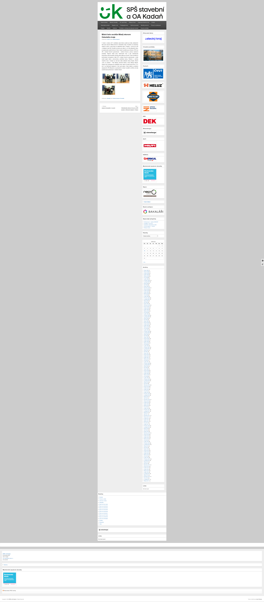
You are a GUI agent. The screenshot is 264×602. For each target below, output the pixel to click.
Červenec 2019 (147, 385)
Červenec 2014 (147, 464)
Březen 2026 (146, 276)
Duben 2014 (146, 469)
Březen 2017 (146, 421)
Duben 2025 (146, 292)
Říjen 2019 (146, 382)
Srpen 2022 (146, 337)
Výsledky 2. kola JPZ (148, 223)
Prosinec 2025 (147, 280)
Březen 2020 (146, 374)
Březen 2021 (146, 358)
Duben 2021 (146, 357)
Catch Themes (259, 599)
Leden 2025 (146, 296)
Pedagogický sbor (124, 25)
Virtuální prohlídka (145, 28)
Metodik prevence (145, 25)
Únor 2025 (146, 295)
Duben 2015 (146, 453)
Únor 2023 (146, 328)
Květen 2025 (146, 290)
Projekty (102, 28)
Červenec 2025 (147, 287)
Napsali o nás (115, 25)
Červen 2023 (146, 322)
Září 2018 (146, 398)
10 (144, 250)
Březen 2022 (146, 342)
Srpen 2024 (146, 303)
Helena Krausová (116, 39)
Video (100, 524)
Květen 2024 (146, 308)
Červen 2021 (146, 354)
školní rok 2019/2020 (103, 518)
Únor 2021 (146, 360)
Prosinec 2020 (147, 363)
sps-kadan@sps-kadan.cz (8, 558)
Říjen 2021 (146, 350)
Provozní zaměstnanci (156, 25)
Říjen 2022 (146, 334)
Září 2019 (146, 383)
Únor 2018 (146, 406)
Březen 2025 (146, 293)
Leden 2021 (146, 361)
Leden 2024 (146, 313)
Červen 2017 (146, 417)
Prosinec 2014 (147, 459)
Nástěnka (6, 564)
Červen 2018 (146, 401)
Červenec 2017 (147, 415)
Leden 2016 (146, 441)
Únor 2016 (146, 440)
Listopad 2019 (147, 380)
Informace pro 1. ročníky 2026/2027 (151, 222)
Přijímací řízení (132, 22)
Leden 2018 (146, 408)
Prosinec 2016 (147, 425)
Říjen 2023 (146, 318)
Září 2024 (146, 302)
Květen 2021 (146, 356)
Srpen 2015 (146, 449)
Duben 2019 (146, 389)
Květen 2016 (146, 435)
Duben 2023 (146, 325)
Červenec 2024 (147, 305)
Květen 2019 (146, 388)
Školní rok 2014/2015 (103, 509)
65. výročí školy (123, 22)
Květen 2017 (146, 418)
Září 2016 (146, 430)
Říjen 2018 (146, 396)
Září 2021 (146, 351)
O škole (153, 22)
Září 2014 (146, 463)
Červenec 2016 (147, 433)
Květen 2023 (146, 324)
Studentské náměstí (105, 25)
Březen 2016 (146, 438)
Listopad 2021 (147, 348)
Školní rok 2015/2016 (103, 511)
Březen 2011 (146, 480)
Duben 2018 (146, 404)
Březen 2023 (146, 327)
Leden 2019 (146, 392)
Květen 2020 (146, 372)
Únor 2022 (146, 344)
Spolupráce (101, 522)
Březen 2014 (146, 470)
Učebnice (115, 28)
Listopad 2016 (147, 427)
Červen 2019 (146, 386)
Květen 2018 (146, 402)
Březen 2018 (146, 405)
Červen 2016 (146, 434)
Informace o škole (102, 500)
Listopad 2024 (147, 299)
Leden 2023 (146, 329)
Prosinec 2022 (147, 331)
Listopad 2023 (147, 316)
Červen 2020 (146, 370)
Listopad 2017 (147, 411)
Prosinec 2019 (147, 379)
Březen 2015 (146, 454)
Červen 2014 (146, 466)
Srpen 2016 (146, 431)
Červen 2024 (146, 306)
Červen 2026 (146, 271)
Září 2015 (146, 447)
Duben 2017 (146, 419)
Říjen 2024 (146, 300)
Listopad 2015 (147, 444)
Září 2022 (146, 335)
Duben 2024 (146, 309)
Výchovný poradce (134, 25)
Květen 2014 (146, 467)
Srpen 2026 (146, 270)
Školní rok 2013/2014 (103, 507)
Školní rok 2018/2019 (103, 516)
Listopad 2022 (147, 332)
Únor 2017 (146, 422)
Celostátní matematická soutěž (150, 224)
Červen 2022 (146, 338)
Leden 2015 (146, 457)
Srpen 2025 (146, 286)
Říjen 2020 (146, 366)
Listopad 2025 (147, 281)
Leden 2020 (146, 377)
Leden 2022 (146, 345)
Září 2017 (146, 414)
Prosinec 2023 (147, 315)
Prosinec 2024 (147, 297)
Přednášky (101, 502)
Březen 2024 (146, 311)
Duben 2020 (146, 373)
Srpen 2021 (146, 353)
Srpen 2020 (146, 369)
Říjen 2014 (146, 462)
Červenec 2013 (147, 476)
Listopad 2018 (147, 395)
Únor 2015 (146, 456)
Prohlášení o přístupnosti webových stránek (128, 28)
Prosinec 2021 (147, 347)
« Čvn (144, 262)
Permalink (122, 98)
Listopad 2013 (147, 473)
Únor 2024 (146, 312)
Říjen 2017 (146, 412)
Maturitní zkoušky (113, 22)
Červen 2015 (146, 450)
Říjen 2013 (146, 475)
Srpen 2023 (146, 321)
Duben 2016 (146, 437)
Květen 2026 (146, 273)
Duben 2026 (146, 274)
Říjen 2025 (146, 283)
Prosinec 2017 (147, 409)
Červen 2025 (146, 289)
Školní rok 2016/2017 (103, 513)
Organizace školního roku (143, 22)
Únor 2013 (146, 478)
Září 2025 (146, 284)
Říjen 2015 (146, 446)
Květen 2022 (146, 340)
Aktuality (108, 98)
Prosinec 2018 (147, 393)
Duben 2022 (146, 341)
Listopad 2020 (147, 364)
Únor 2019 (146, 390)
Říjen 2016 (146, 428)
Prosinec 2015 (147, 443)
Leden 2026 (146, 279)
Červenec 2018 (147, 399)
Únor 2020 (146, 376)
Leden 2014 (146, 472)
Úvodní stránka (104, 22)
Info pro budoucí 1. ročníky (149, 226)
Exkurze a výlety (102, 499)
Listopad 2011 (147, 479)
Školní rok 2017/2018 (103, 515)
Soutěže (108, 28)
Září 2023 (146, 319)
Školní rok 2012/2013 (103, 506)
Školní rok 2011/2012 (103, 504)
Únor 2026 (146, 277)
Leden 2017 (146, 424)
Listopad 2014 (147, 460)
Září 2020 (146, 367)
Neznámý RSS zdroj (10, 590)
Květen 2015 (146, 451)
